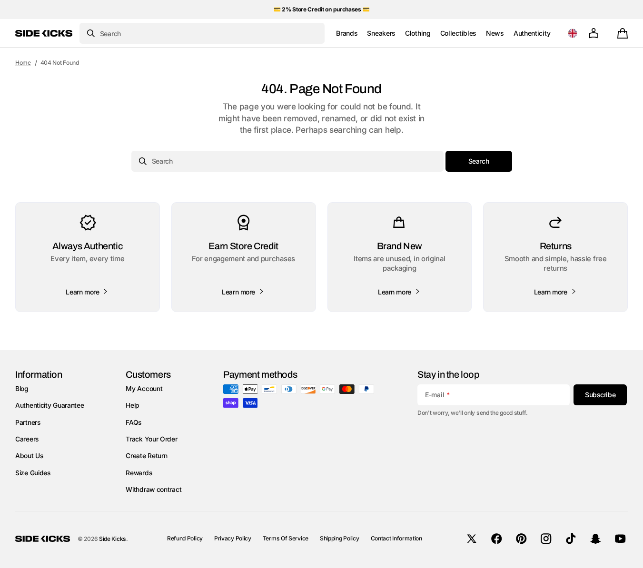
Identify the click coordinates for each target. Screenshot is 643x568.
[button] (572, 33)
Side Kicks (112, 538)
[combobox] (202, 33)
